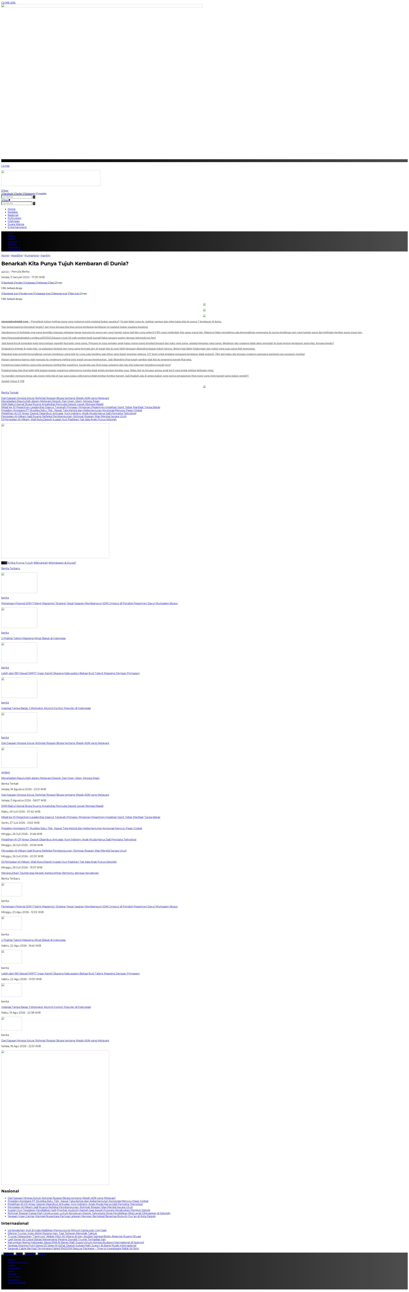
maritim (45, 255)
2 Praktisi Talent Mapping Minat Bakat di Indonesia (33, 940)
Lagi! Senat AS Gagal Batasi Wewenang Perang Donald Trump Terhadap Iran (57, 1239)
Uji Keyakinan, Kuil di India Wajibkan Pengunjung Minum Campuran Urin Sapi (57, 1230)
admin (5, 271)
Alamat (11, 1259)
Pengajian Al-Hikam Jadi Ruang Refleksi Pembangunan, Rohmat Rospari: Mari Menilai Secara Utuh (70, 1207)
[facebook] (7, 193)
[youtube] (41, 193)
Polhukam (14, 218)
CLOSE (5, 166)
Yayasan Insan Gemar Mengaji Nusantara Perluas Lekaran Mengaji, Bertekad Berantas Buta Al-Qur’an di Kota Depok (82, 1216)
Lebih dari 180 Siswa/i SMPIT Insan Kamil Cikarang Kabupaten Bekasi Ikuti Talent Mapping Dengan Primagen (70, 973)
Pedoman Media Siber (18, 1262)
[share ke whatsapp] (29, 282)
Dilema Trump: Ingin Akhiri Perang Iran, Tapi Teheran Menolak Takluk (52, 1233)
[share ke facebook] (7, 282)
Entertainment (17, 227)
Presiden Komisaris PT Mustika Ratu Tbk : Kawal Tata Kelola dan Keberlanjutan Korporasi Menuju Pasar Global (78, 1201)
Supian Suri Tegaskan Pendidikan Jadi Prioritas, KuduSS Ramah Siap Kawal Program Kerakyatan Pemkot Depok (79, 1210)
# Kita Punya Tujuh (20, 562)
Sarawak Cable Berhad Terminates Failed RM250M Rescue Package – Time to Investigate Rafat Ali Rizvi (73, 1248)
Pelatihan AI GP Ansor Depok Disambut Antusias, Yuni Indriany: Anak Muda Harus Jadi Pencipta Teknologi (75, 1204)
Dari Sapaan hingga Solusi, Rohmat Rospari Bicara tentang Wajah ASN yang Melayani (55, 1040)
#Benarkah (41, 562)
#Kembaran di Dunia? (62, 562)
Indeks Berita (13, 1279)
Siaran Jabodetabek (17, 1282)
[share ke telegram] (42, 282)
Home (11, 209)
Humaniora (31, 255)
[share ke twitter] (18, 282)
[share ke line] (51, 282)
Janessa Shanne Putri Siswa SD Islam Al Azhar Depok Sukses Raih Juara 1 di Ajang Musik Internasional (72, 1245)
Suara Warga (16, 224)
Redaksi (13, 212)
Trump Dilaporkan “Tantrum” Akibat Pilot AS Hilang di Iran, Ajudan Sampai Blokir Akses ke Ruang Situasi (74, 1236)
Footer (11, 1271)
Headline (17, 255)
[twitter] (18, 193)
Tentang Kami (14, 1268)
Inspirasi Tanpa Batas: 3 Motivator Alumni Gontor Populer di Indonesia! (46, 1007)
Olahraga (13, 221)
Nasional (13, 215)
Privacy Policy (14, 1277)
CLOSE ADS (8, 2)
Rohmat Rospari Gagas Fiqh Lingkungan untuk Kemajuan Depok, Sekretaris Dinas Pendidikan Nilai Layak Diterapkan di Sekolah (89, 1213)
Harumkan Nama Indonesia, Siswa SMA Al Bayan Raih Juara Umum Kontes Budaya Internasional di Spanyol (76, 1242)
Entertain (12, 1274)
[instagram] (29, 193)
